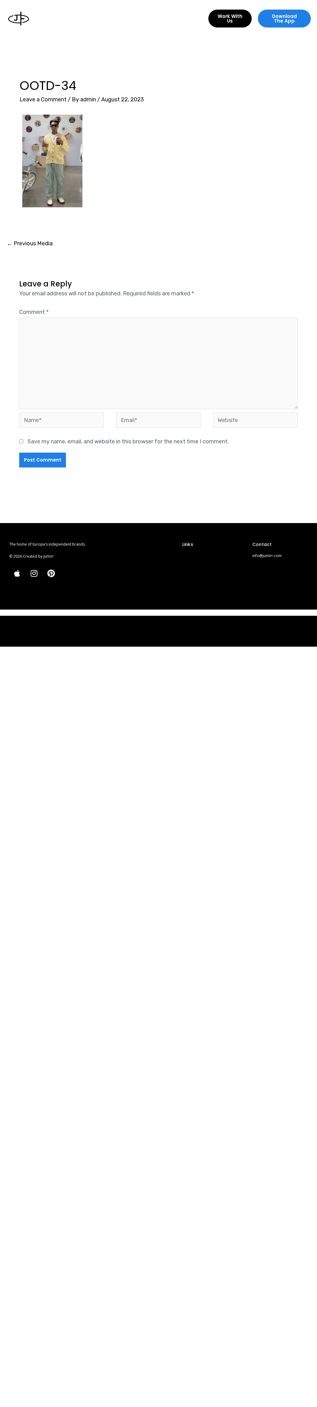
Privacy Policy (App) (200, 589)
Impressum (192, 558)
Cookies (190, 578)
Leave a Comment (43, 99)
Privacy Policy (195, 568)
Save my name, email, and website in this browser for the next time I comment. (128, 441)
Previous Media (30, 243)
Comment (34, 312)
